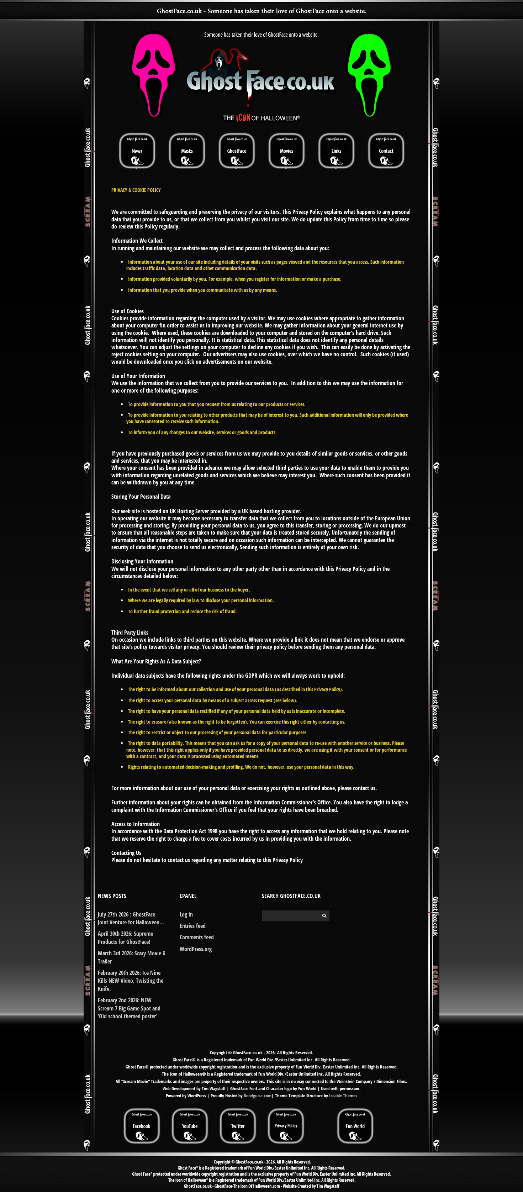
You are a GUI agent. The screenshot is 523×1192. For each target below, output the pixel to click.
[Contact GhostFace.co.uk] (386, 150)
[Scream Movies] (286, 150)
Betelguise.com (257, 1095)
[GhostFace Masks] (187, 150)
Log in (186, 914)
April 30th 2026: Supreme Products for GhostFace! (125, 937)
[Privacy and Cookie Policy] (285, 1110)
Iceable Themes (343, 1095)
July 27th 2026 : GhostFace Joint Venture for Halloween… (131, 918)
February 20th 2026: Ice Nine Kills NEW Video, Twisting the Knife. (130, 981)
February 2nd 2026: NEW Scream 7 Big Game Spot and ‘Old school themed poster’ (129, 1008)
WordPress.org (196, 949)
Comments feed (197, 937)
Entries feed (193, 926)
